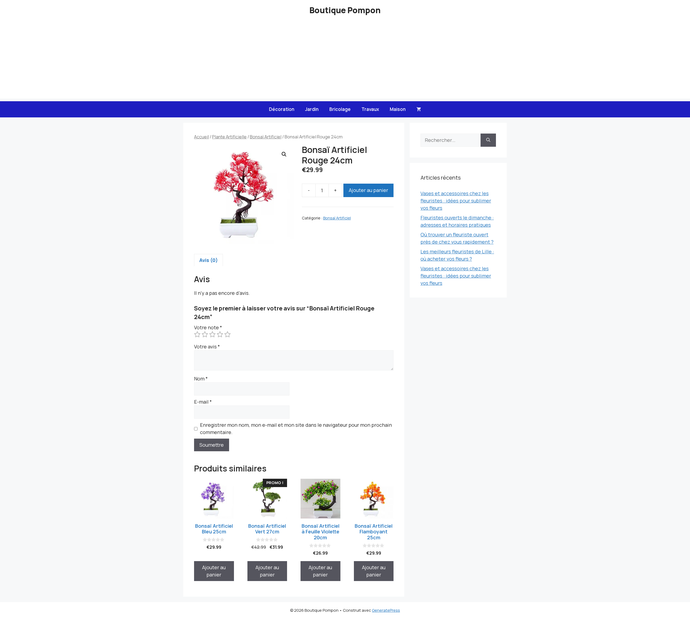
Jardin (312, 109)
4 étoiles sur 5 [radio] (220, 334)
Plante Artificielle (229, 137)
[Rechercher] (488, 140)
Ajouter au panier (368, 190)
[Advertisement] (345, 61)
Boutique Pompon (345, 10)
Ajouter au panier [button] (214, 571)
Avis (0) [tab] (208, 260)
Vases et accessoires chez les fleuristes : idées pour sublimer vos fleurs (455, 200)
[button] (284, 154)
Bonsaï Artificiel (265, 137)
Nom (201, 378)
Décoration (281, 109)
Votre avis (207, 346)
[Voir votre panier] (418, 109)
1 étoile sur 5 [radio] (197, 334)
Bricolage (340, 109)
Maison (398, 109)
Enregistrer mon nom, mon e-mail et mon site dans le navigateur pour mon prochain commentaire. (296, 428)
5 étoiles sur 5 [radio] (227, 334)
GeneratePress (386, 610)
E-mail (203, 401)
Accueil (201, 137)
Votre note (208, 327)
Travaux (370, 109)
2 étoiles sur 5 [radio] (205, 334)
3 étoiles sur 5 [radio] (212, 334)
